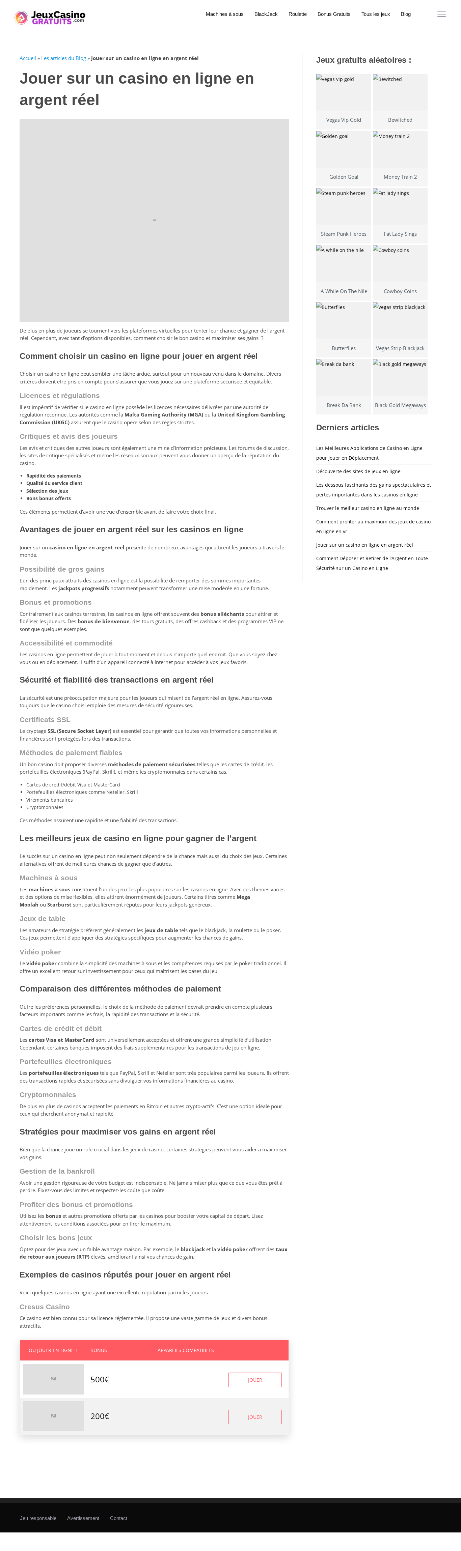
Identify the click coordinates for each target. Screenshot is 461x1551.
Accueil (28, 58)
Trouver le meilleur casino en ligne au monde (367, 508)
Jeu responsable (38, 1518)
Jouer (255, 1380)
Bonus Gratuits (334, 14)
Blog (406, 14)
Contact (118, 1518)
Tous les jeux (375, 14)
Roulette (298, 14)
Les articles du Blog (63, 58)
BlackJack (266, 14)
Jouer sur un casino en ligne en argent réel (364, 545)
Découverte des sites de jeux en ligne (358, 471)
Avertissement (83, 1518)
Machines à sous (225, 14)
